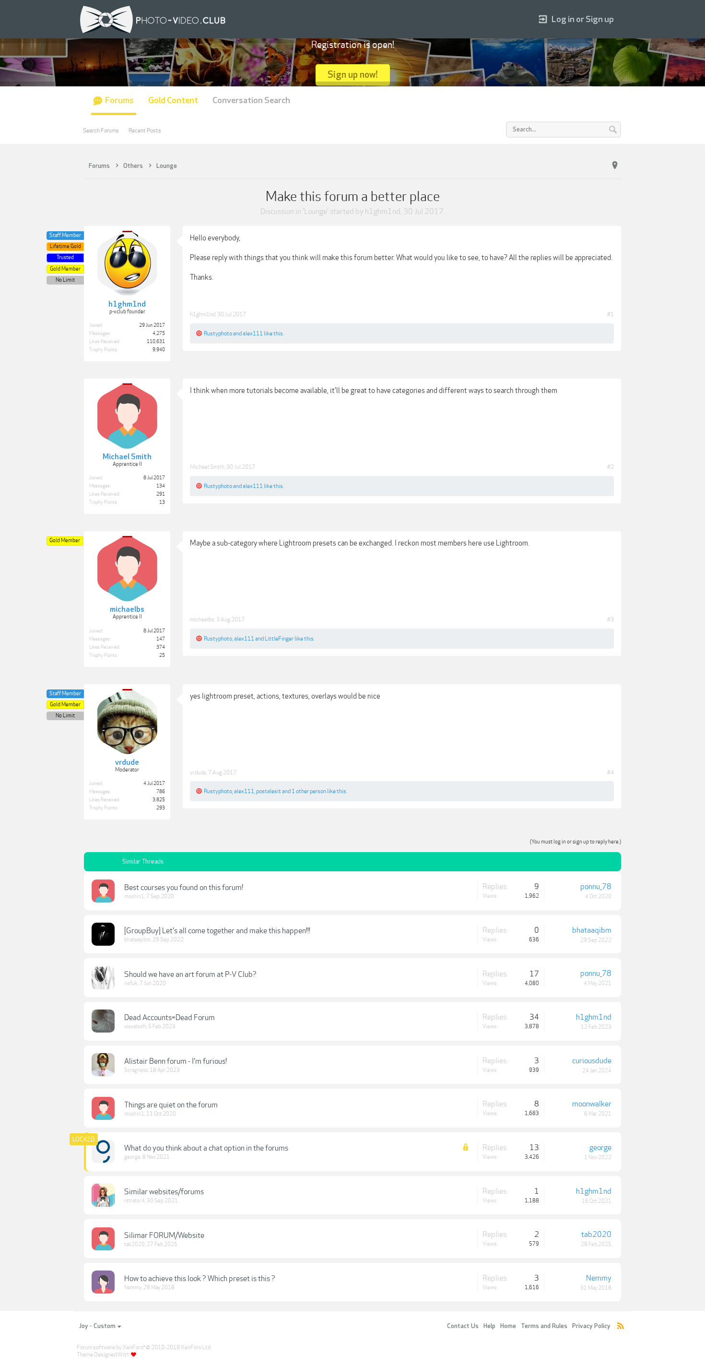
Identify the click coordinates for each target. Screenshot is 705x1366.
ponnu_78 (595, 886)
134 (160, 486)
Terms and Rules (544, 1326)
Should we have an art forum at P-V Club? (190, 974)
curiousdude (591, 1061)
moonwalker (591, 1104)
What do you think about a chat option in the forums (206, 1148)
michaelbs (202, 619)
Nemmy (132, 1287)
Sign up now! (353, 74)
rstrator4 (134, 1201)
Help (489, 1326)
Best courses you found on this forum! (183, 887)
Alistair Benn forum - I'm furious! (175, 1061)
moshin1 (134, 896)
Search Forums (101, 130)
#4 (610, 772)
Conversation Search (251, 100)
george (132, 1157)
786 (160, 792)
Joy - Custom (97, 1326)
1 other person (309, 791)
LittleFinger (279, 638)
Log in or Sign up (583, 19)
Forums (119, 100)
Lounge (315, 211)
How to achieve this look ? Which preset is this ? (199, 1278)
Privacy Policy (591, 1326)
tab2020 (134, 1244)
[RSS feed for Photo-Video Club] (620, 1326)
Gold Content (173, 100)
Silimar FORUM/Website (164, 1235)
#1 (610, 314)
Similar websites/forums (164, 1192)
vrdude (198, 772)
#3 (610, 619)
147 (160, 639)
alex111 (253, 333)
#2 (610, 466)
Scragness (136, 1070)
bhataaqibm (137, 940)
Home (508, 1326)
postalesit (268, 791)
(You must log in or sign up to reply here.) (575, 842)
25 (162, 655)
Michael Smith (207, 466)
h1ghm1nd (382, 211)
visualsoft (135, 1026)
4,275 (159, 333)
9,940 (159, 350)
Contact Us (463, 1326)
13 (162, 502)
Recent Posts (145, 130)
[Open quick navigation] (615, 166)
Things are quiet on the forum (171, 1105)
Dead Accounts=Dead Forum (169, 1017)
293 (160, 808)
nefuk (131, 983)
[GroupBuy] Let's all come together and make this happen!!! (217, 931)
